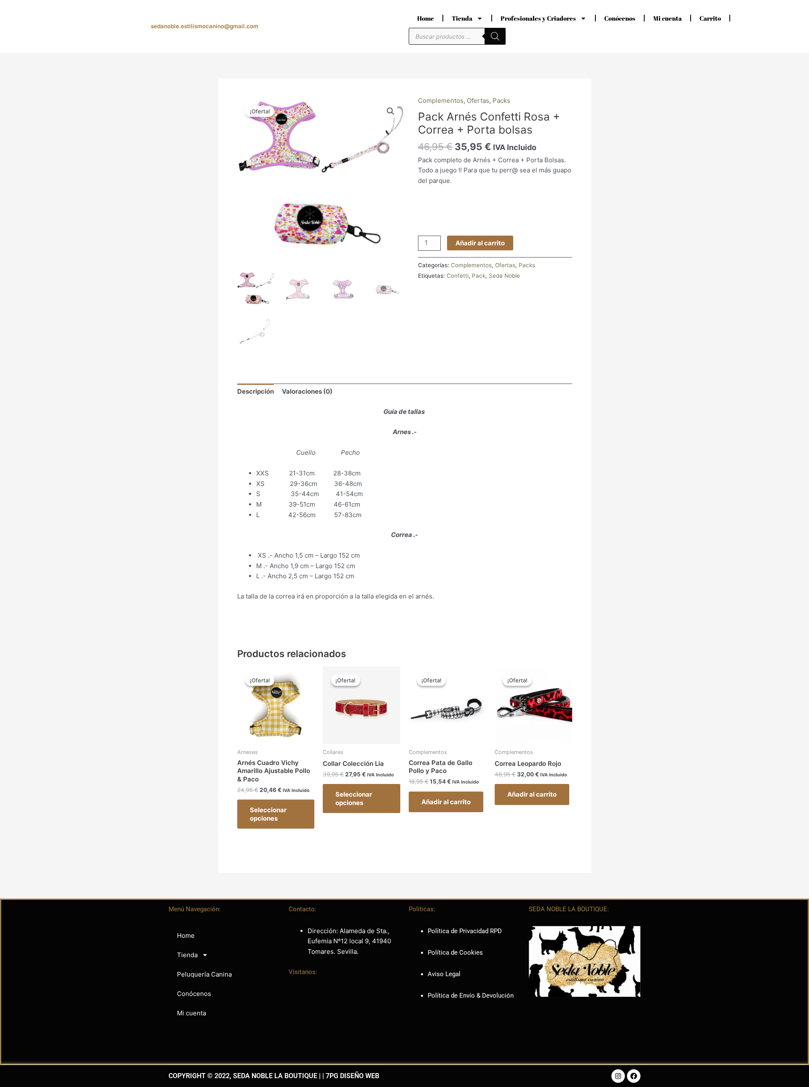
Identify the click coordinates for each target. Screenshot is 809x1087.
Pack (478, 275)
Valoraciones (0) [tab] (307, 391)
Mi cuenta (667, 18)
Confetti (458, 275)
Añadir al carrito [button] (446, 802)
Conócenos (619, 18)
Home (425, 18)
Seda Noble (504, 275)
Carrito (710, 18)
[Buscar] (495, 36)
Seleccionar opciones (268, 814)
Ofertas (478, 101)
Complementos (440, 101)
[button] (390, 111)
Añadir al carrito (480, 243)
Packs (501, 101)
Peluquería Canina (204, 974)
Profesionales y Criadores (538, 18)
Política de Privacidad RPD (465, 931)
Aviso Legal (444, 974)
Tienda (462, 18)
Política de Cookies (455, 952)
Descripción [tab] (255, 391)
